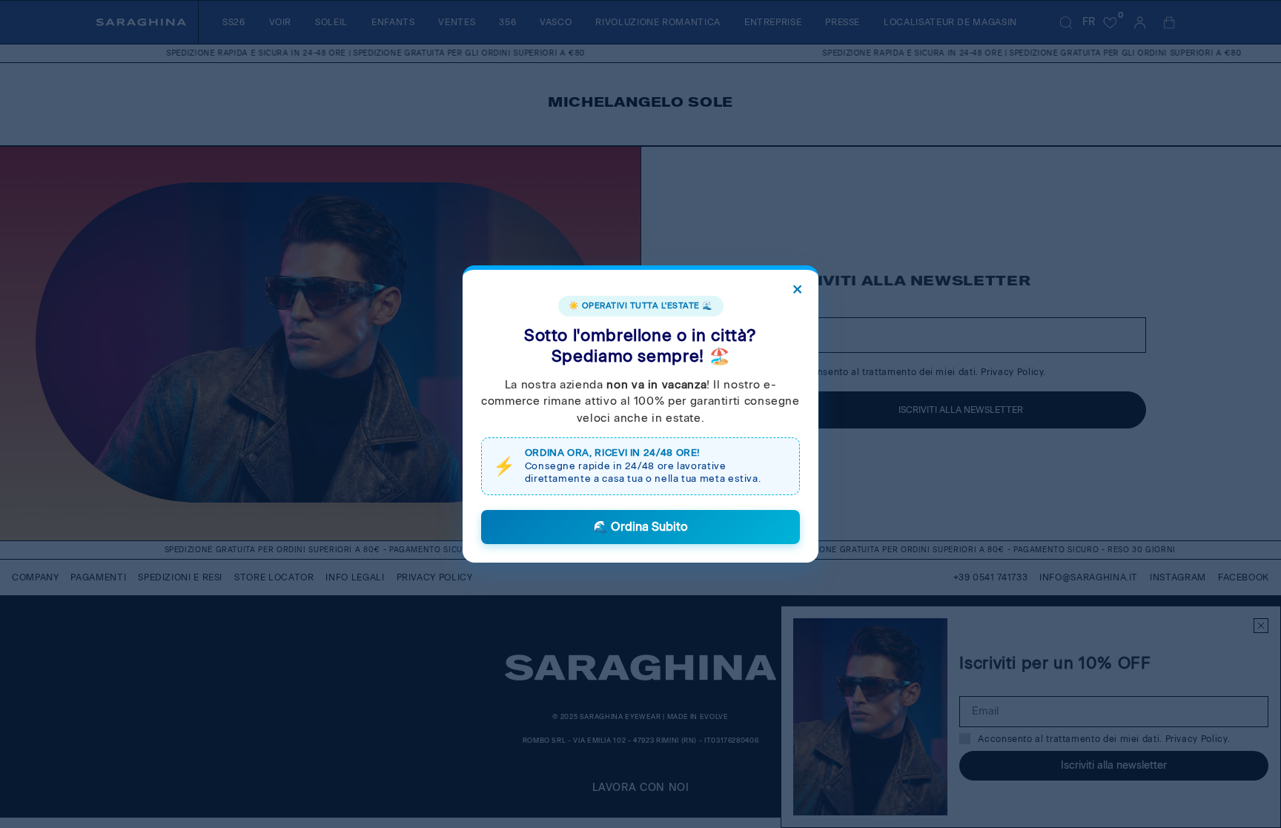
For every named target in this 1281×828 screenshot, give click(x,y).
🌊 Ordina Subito (640, 527)
